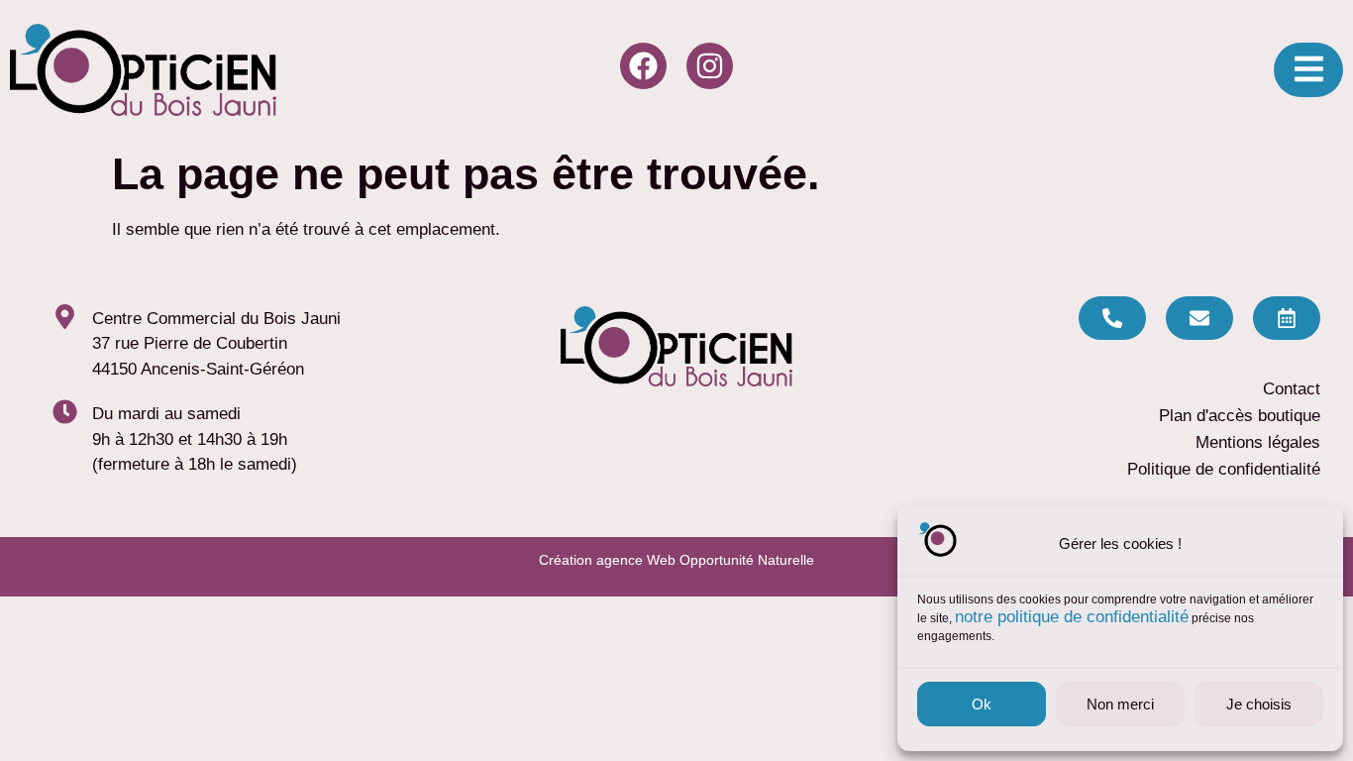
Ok (981, 704)
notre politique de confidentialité (1072, 616)
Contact (1291, 389)
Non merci (1120, 704)
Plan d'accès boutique (1239, 415)
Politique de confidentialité (1223, 469)
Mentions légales (1258, 442)
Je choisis (1259, 704)
